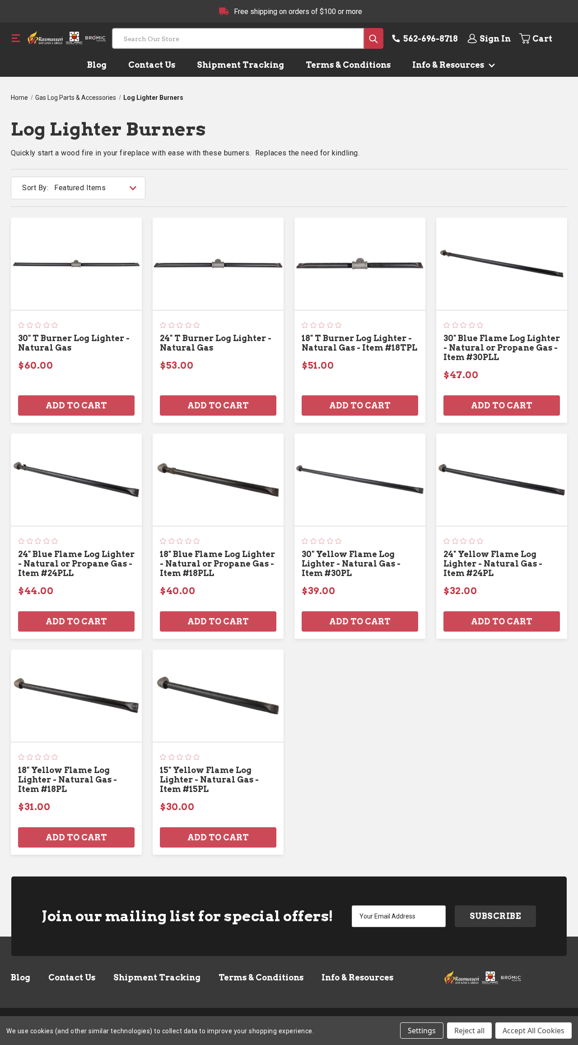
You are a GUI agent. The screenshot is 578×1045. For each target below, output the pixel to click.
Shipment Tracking (240, 65)
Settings (422, 1031)
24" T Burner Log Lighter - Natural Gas (215, 342)
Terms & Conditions (348, 65)
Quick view (76, 263)
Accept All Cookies (533, 1031)
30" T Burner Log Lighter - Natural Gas (74, 342)
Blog (97, 65)
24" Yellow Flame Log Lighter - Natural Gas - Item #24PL (492, 563)
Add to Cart (76, 405)
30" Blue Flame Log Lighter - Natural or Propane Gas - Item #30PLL (501, 347)
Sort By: (35, 187)
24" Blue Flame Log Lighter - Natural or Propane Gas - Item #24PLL (76, 563)
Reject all (469, 1031)
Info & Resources (449, 65)
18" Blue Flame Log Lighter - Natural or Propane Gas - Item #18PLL (217, 563)
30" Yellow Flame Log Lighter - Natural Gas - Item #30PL (351, 563)
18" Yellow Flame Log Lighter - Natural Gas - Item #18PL (67, 779)
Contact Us (151, 65)
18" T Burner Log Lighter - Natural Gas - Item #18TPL (359, 342)
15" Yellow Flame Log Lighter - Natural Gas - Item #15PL (209, 779)
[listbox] (99, 188)
